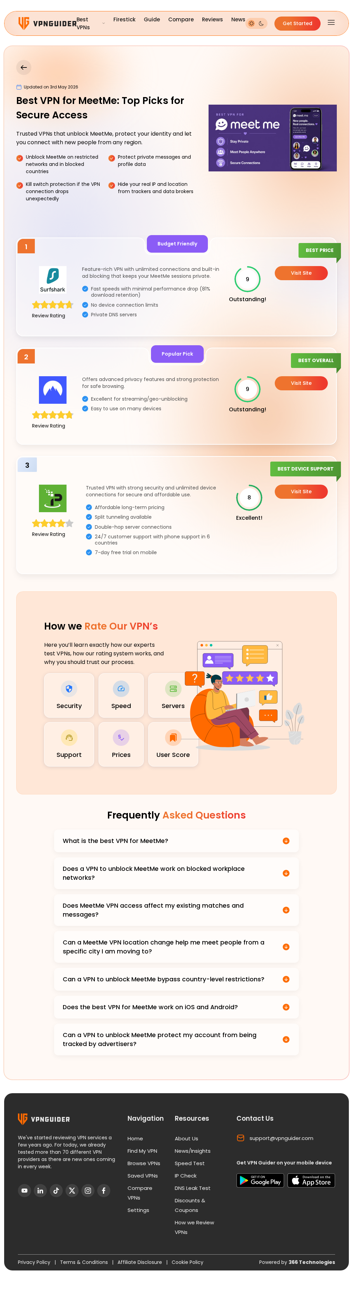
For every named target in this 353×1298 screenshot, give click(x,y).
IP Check (185, 1175)
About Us (186, 1138)
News (238, 19)
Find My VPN (142, 1150)
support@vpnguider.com (281, 1138)
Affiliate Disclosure (140, 1262)
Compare (181, 19)
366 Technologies (312, 1262)
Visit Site (301, 273)
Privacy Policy (35, 1262)
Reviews (212, 19)
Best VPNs (83, 23)
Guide (152, 19)
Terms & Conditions (84, 1262)
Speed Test (190, 1163)
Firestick (124, 19)
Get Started (297, 23)
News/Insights (193, 1150)
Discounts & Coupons (190, 1205)
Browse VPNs (144, 1163)
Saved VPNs (143, 1175)
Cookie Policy (187, 1262)
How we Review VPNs (194, 1227)
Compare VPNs (140, 1192)
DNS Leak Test (193, 1188)
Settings (138, 1210)
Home (135, 1138)
